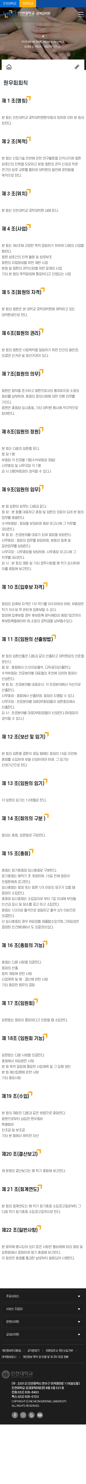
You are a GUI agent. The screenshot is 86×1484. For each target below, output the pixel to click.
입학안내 (28, 3)
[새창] (15, 1415)
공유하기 (77, 67)
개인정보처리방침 (11, 1350)
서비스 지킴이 (14, 1309)
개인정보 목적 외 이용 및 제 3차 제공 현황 (45, 1357)
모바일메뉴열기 (81, 14)
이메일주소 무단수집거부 (59, 1350)
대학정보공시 (9, 1357)
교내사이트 (12, 1334)
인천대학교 (9, 3)
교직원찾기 (33, 1350)
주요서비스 (12, 1296)
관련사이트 (12, 1322)
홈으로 (9, 66)
